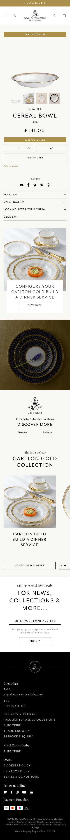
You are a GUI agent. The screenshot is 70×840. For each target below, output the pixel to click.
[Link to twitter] (5, 791)
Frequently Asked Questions (30, 720)
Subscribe (12, 725)
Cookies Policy (17, 765)
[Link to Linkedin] (31, 791)
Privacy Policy (17, 771)
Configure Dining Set (29, 565)
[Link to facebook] (11, 791)
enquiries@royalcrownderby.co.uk (23, 694)
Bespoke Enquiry (18, 736)
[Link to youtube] (24, 791)
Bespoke (47, 432)
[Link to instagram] (17, 791)
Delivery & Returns (21, 714)
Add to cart (35, 157)
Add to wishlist (11, 165)
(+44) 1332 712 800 (15, 706)
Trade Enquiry (16, 731)
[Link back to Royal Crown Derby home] (35, 15)
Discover (22, 432)
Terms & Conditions (21, 777)
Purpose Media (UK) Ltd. (43, 831)
